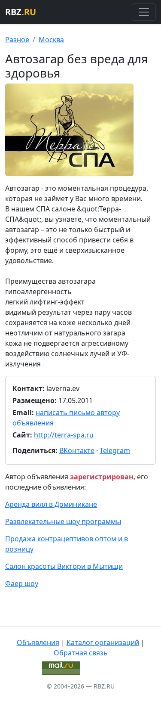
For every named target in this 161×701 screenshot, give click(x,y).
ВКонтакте (76, 450)
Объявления (38, 642)
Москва (51, 39)
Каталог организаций (103, 642)
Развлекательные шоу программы (63, 521)
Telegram (115, 450)
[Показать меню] (144, 12)
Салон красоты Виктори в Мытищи (64, 566)
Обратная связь (81, 653)
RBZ (20, 12)
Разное (17, 39)
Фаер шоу (21, 583)
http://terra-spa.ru (64, 435)
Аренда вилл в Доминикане (51, 504)
